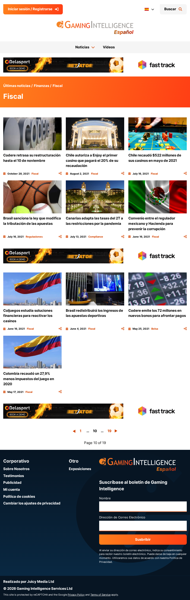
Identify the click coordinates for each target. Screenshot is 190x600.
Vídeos (109, 47)
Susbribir (143, 539)
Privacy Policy (76, 594)
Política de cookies (19, 496)
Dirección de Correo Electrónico (122, 517)
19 (109, 431)
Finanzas (41, 85)
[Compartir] (60, 173)
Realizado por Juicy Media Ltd (28, 581)
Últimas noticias (16, 85)
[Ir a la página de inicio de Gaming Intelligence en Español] (95, 28)
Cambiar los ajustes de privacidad (31, 503)
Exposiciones (80, 469)
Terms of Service (100, 594)
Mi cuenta (11, 489)
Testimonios (13, 476)
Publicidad (12, 482)
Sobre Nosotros (16, 469)
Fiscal (58, 85)
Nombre (105, 498)
